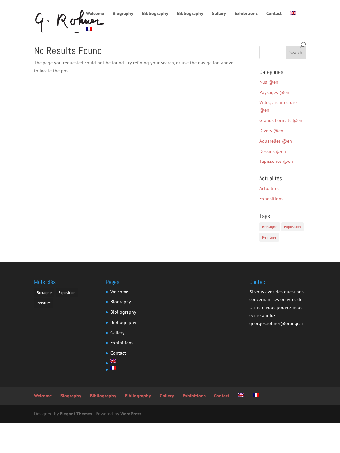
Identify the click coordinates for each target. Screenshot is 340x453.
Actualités (269, 188)
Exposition (292, 226)
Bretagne (269, 226)
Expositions (271, 199)
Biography (123, 13)
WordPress (130, 414)
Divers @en (271, 131)
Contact (274, 13)
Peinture (269, 237)
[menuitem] (293, 19)
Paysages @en (274, 92)
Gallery (219, 13)
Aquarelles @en (275, 141)
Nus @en (268, 82)
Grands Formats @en (280, 120)
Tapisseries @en (276, 161)
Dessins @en (272, 151)
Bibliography (155, 13)
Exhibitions (246, 13)
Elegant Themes (76, 414)
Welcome (95, 13)
